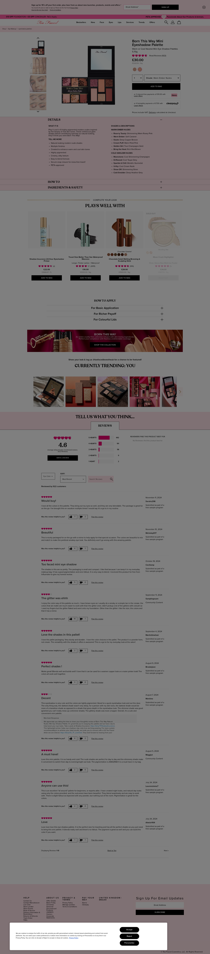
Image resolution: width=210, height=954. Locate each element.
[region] (88, 936)
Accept (129, 930)
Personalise (129, 943)
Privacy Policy (73, 938)
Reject (129, 936)
